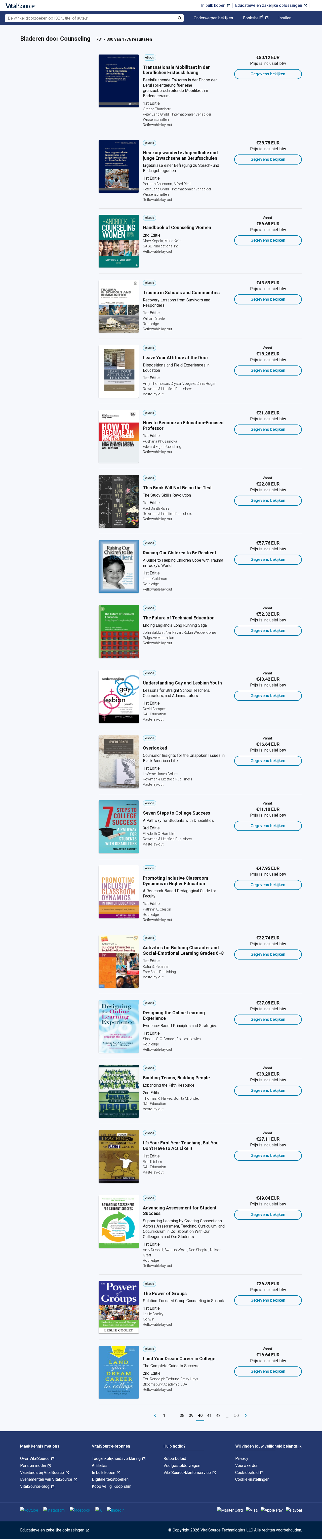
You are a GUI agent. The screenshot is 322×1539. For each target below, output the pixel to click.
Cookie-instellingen (252, 1479)
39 (191, 1415)
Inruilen (284, 18)
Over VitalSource (35, 1458)
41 (209, 1415)
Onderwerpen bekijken (213, 18)
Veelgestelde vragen (182, 1465)
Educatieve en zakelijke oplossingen (269, 5)
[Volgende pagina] (246, 1415)
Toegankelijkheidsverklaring (117, 1458)
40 (200, 1415)
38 (182, 1415)
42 (218, 1415)
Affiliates (99, 1465)
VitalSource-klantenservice (188, 1472)
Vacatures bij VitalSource (42, 1472)
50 (236, 1415)
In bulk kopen (213, 5)
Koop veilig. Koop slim (111, 1486)
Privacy (241, 1458)
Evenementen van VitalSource (46, 1479)
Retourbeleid (175, 1458)
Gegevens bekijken (268, 74)
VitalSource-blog (35, 1486)
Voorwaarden (246, 1465)
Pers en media (33, 1465)
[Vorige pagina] (155, 1415)
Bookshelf (253, 18)
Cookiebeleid (247, 1472)
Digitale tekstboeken (110, 1479)
